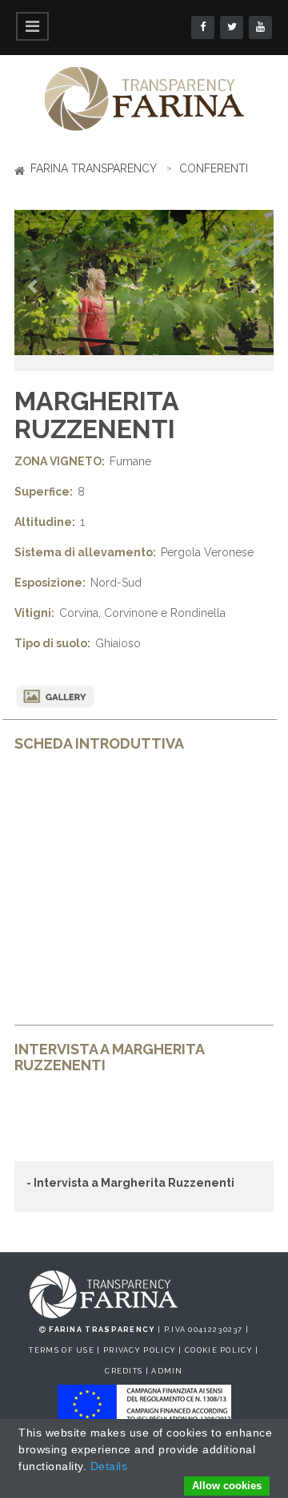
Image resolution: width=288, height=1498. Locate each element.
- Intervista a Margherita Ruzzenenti (130, 1182)
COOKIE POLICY (219, 1350)
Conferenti (213, 168)
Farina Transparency (93, 168)
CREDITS (123, 1371)
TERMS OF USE (61, 1350)
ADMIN (167, 1371)
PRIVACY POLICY (139, 1350)
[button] (34, 291)
